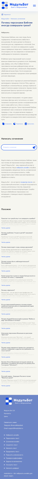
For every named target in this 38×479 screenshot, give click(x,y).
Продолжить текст (12, 452)
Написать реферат (12, 468)
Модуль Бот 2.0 (9, 411)
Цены (6, 417)
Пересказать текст (12, 438)
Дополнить (30, 124)
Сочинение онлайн (12, 442)
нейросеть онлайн (22, 168)
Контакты (7, 414)
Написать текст (11, 448)
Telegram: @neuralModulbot (13, 425)
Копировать (8, 124)
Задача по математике (14, 462)
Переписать (19, 124)
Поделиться (7, 14)
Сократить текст (12, 445)
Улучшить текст (11, 465)
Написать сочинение (18, 19)
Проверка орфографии (14, 458)
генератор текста (26, 182)
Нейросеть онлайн (12, 435)
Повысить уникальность (14, 455)
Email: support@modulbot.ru (13, 428)
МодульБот (5, 19)
